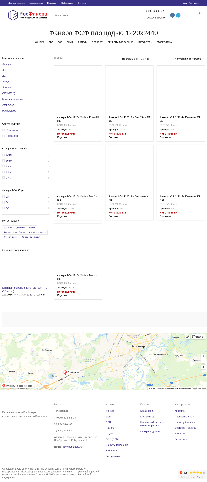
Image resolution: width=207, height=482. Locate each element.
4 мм (8, 166)
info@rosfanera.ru (72, 446)
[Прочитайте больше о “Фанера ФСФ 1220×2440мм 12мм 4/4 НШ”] (100, 70)
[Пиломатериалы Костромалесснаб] (46, 319)
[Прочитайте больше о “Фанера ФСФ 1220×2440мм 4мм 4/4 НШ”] (151, 149)
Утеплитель (8, 105)
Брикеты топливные (13, 99)
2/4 (7, 196)
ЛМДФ (5, 81)
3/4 (7, 202)
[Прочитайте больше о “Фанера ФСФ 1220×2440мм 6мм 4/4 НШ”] (202, 149)
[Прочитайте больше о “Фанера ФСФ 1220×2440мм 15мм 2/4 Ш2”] (151, 70)
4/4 (7, 208)
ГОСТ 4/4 (62, 125)
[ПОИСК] (139, 15)
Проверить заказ (184, 416)
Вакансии (180, 433)
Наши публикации (185, 422)
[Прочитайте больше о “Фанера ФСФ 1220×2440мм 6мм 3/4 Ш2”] (202, 70)
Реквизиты (181, 439)
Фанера (6, 64)
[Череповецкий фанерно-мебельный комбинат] (17, 319)
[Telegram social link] (178, 15)
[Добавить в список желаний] (100, 84)
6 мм (8, 172)
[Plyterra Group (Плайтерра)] (105, 319)
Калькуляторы (148, 416)
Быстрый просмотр (100, 77)
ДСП (5, 76)
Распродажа (9, 110)
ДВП (4, 70)
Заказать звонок (156, 18)
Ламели (6, 87)
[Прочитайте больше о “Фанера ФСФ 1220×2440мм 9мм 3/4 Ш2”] (100, 149)
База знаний (147, 411)
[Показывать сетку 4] (168, 59)
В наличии (12, 130)
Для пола (21, 228)
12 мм (9, 155)
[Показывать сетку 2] (157, 59)
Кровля (32, 228)
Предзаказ (12, 136)
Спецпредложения (37, 232)
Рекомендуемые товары (14, 232)
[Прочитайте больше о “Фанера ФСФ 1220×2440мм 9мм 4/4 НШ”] (100, 228)
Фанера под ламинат (31, 237)
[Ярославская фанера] (135, 319)
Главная (58, 58)
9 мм (8, 177)
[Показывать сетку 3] (162, 59)
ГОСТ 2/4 (113, 125)
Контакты (180, 411)
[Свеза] (165, 319)
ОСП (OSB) (8, 93)
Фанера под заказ (150, 431)
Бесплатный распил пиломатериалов (151, 424)
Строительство (10, 237)
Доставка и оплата (185, 428)
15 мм (9, 160)
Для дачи (8, 228)
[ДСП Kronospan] (76, 319)
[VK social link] (172, 15)
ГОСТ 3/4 (164, 125)
